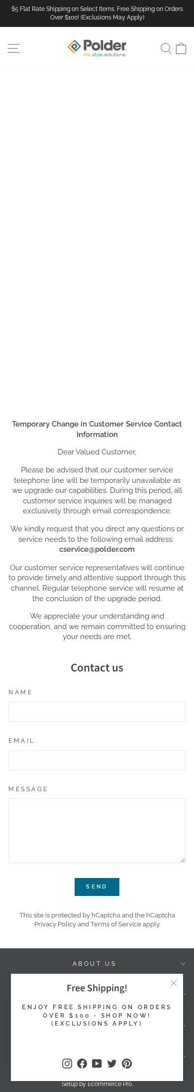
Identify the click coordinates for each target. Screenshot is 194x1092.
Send (96, 886)
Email (21, 740)
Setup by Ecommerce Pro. (97, 1084)
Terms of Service (116, 924)
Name (20, 692)
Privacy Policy (55, 924)
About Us (94, 963)
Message (28, 789)
